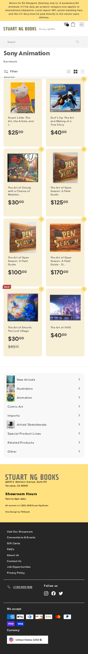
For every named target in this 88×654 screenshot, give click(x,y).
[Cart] (73, 24)
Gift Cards (13, 543)
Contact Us (14, 561)
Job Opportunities (18, 566)
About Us (13, 555)
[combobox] (44, 42)
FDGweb (25, 511)
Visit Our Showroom (20, 531)
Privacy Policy (16, 572)
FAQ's (10, 549)
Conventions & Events (21, 537)
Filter (14, 71)
